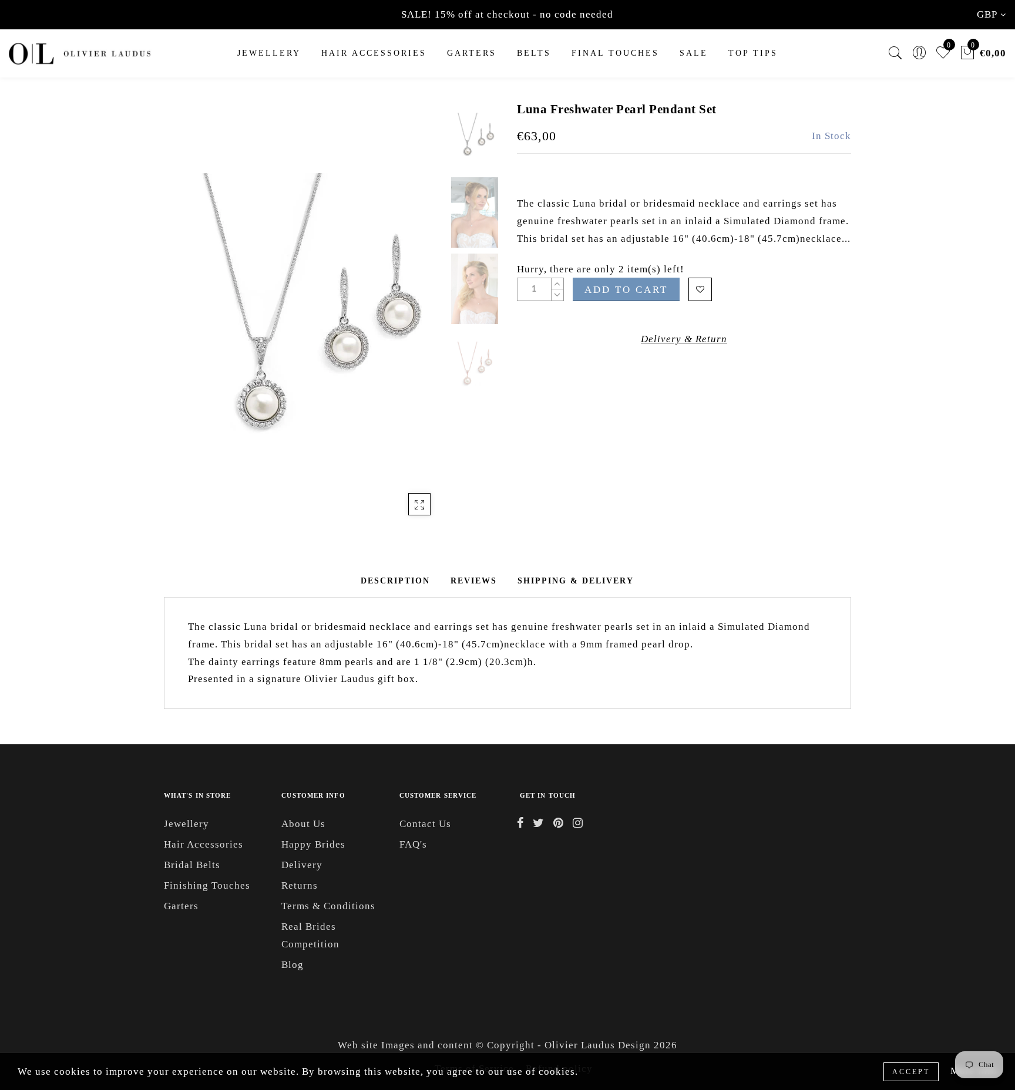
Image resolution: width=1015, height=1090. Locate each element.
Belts (534, 53)
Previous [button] (185, 321)
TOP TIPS (753, 53)
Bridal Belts (192, 864)
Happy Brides (313, 844)
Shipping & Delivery (575, 580)
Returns (299, 885)
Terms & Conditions (328, 906)
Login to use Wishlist (700, 289)
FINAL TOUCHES (615, 53)
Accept (911, 1072)
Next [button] (408, 320)
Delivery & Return (684, 339)
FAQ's (413, 844)
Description (395, 580)
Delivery (301, 864)
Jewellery (269, 53)
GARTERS (471, 53)
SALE (694, 53)
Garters (181, 906)
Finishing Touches (207, 885)
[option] (304, 314)
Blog (292, 964)
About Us (303, 823)
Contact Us (425, 823)
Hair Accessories (373, 53)
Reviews (474, 580)
